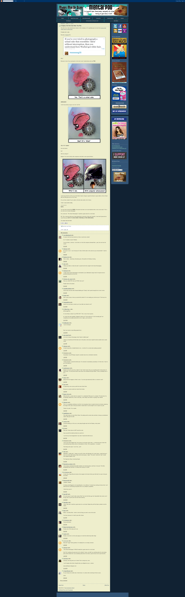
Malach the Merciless (68, 527)
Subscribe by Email (120, 102)
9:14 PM (65, 517)
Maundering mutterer (68, 464)
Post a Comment (63, 580)
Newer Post (61, 585)
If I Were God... (66, 309)
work (65, 229)
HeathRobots (66, 413)
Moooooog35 (66, 480)
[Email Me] (124, 32)
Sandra (65, 534)
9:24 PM (65, 449)
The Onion (65, 558)
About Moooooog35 (86, 18)
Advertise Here (110, 18)
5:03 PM (65, 399)
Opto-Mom (65, 502)
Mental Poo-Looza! (74, 18)
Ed (64, 428)
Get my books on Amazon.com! (92, 20)
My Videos (116, 20)
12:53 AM (65, 538)
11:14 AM (65, 306)
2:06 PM (65, 375)
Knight (64, 295)
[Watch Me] (124, 28)
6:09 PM (65, 426)
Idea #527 (65, 494)
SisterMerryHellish (67, 288)
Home (62, 18)
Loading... (114, 163)
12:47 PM (65, 320)
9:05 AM (65, 478)
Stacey (64, 377)
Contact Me (98, 18)
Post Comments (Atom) (69, 587)
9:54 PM (65, 531)
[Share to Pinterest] (67, 223)
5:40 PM (65, 410)
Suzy (64, 384)
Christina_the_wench (68, 279)
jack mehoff (66, 335)
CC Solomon (66, 520)
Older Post (107, 585)
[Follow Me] (115, 28)
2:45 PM (65, 556)
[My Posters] (120, 32)
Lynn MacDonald (67, 235)
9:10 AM (65, 268)
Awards (122, 18)
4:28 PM (65, 391)
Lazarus (65, 421)
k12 (113, 145)
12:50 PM (65, 332)
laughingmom (66, 368)
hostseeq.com (117, 145)
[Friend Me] (120, 28)
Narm (64, 510)
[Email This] (61, 223)
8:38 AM (65, 254)
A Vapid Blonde (66, 571)
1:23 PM (65, 350)
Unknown (65, 248)
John (64, 264)
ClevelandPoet (66, 302)
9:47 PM (65, 524)
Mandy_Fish (66, 394)
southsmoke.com (122, 148)
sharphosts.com (115, 148)
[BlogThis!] (63, 223)
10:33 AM (65, 299)
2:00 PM (65, 365)
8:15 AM (65, 246)
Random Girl (66, 257)
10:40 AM (65, 499)
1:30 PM (65, 357)
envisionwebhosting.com (117, 147)
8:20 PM (65, 438)
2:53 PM (65, 382)
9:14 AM (65, 276)
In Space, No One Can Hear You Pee (71, 25)
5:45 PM (65, 419)
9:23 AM (65, 293)
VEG (64, 451)
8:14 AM (65, 469)
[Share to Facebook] (65, 223)
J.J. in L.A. (65, 540)
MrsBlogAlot (66, 322)
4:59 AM (65, 545)
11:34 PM (65, 568)
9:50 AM (65, 578)
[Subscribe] (115, 32)
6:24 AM (65, 461)
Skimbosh (65, 270)
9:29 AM (65, 491)
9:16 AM (65, 286)
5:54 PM (65, 508)
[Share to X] (64, 223)
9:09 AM (65, 261)
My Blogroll (68, 20)
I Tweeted (67, 34)
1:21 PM (65, 343)
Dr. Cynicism (66, 472)
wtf (67, 229)
